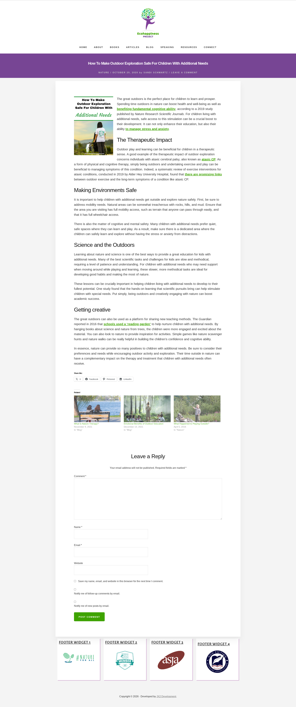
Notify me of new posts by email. (91, 606)
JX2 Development (166, 696)
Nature (104, 72)
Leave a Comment (184, 72)
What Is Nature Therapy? (86, 423)
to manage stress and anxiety (147, 129)
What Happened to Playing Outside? (191, 423)
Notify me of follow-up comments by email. (97, 593)
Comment (80, 476)
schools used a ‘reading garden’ (127, 324)
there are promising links (203, 174)
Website (78, 563)
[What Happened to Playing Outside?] (197, 408)
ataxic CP (209, 159)
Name (78, 527)
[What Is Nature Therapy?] (97, 408)
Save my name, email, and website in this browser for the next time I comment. (120, 581)
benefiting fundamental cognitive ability (146, 109)
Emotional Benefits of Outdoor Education (143, 423)
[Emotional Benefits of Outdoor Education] (147, 408)
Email (78, 545)
